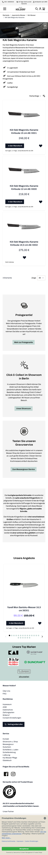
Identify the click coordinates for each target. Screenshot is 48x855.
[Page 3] (14, 635)
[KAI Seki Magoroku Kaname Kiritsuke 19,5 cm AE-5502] (24, 227)
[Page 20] (29, 637)
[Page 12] (34, 635)
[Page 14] (38, 635)
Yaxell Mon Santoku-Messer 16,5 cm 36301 (24, 609)
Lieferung (6, 755)
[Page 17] (23, 637)
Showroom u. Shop (10, 742)
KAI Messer (32, 15)
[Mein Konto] (40, 8)
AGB (5, 707)
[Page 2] (11, 635)
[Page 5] (18, 635)
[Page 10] (29, 635)
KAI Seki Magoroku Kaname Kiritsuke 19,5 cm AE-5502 (24, 243)
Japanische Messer (18, 15)
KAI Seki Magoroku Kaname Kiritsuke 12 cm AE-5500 (24, 187)
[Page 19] (27, 637)
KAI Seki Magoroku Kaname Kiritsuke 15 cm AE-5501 (24, 131)
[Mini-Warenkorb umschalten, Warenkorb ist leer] (43, 8)
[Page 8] (25, 635)
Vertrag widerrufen (15, 724)
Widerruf (6, 715)
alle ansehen (24, 677)
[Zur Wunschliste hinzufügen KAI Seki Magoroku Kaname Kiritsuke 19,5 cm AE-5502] (24, 257)
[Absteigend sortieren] (44, 96)
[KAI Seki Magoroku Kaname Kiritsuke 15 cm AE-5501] (24, 115)
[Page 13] (36, 635)
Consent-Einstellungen (12, 718)
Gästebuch (7, 760)
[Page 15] (18, 637)
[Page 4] (16, 635)
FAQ (4, 694)
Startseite (6, 15)
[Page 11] (31, 635)
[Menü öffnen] (5, 9)
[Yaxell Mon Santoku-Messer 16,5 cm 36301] (24, 586)
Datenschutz (8, 710)
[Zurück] (5, 636)
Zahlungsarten (8, 712)
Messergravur (8, 744)
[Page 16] (20, 637)
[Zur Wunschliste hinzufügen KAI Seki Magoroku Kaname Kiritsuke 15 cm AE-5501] (41, 146)
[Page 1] (9, 635)
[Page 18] (25, 637)
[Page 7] (23, 635)
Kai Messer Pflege (10, 758)
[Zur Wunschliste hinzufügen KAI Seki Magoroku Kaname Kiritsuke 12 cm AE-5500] (41, 202)
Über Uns (6, 691)
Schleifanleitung (9, 752)
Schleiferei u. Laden (10, 750)
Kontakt (6, 739)
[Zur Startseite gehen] (20, 8)
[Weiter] (42, 636)
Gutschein (7, 747)
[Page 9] (27, 635)
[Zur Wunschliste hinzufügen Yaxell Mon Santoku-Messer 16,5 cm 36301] (40, 623)
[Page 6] (20, 635)
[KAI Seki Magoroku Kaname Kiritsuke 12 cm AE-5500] (24, 171)
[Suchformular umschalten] (36, 8)
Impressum (7, 704)
